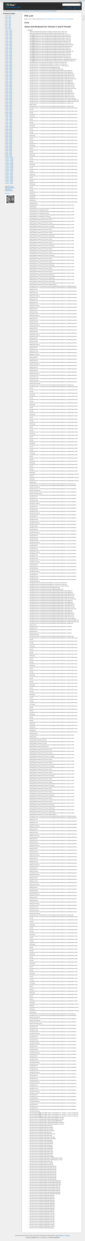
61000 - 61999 (8, 102)
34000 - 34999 (8, 64)
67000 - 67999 (8, 111)
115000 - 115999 (9, 179)
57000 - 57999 (8, 96)
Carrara (70, 8)
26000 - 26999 (8, 52)
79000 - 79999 (8, 128)
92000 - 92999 (8, 146)
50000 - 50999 (8, 86)
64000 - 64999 (8, 106)
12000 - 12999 (8, 33)
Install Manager (68, 7)
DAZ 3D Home (10, 186)
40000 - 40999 (8, 72)
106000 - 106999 (9, 166)
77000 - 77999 (8, 125)
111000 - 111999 (9, 173)
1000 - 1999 (8, 17)
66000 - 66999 (8, 109)
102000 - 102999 (9, 160)
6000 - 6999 (8, 24)
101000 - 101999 (9, 159)
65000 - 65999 (8, 108)
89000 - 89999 (8, 142)
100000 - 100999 (9, 157)
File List (54, 11)
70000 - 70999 (8, 115)
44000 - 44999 (8, 78)
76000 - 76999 (8, 123)
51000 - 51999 (8, 88)
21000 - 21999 (8, 45)
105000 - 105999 (9, 164)
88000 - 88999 (8, 140)
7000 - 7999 (8, 25)
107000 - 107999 (9, 167)
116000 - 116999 (9, 180)
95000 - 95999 (8, 150)
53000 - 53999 (8, 91)
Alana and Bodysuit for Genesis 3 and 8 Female (41, 11)
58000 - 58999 (8, 98)
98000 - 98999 (8, 155)
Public (15, 11)
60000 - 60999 (8, 101)
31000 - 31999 (8, 59)
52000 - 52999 (8, 89)
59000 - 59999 (8, 99)
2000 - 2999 (8, 18)
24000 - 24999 (8, 50)
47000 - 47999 (8, 82)
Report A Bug (10, 190)
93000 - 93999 (8, 147)
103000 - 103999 (9, 162)
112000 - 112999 (9, 174)
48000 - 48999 (8, 84)
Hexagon (75, 8)
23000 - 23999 (8, 48)
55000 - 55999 (8, 94)
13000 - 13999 (8, 34)
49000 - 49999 (8, 85)
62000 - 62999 (8, 103)
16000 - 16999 (8, 38)
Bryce (79, 8)
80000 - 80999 (8, 129)
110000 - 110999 (9, 172)
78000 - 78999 (8, 126)
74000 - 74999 (8, 120)
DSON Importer (77, 7)
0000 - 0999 (8, 16)
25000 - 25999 (8, 51)
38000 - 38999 (8, 69)
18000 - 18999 (8, 41)
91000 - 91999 (8, 145)
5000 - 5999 (8, 23)
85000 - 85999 (8, 136)
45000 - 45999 (8, 79)
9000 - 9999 (8, 28)
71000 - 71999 (8, 116)
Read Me (20, 11)
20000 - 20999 (8, 44)
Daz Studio (65, 8)
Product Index (26, 11)
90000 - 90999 (8, 143)
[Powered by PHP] (35, 1237)
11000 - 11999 (8, 31)
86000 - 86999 (8, 137)
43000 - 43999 (8, 77)
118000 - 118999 (9, 183)
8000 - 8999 (8, 27)
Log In (80, 1)
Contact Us (9, 189)
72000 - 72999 (8, 118)
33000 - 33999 (8, 62)
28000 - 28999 (8, 55)
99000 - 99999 (8, 156)
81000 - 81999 (8, 130)
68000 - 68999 (8, 112)
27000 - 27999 (8, 54)
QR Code (7, 193)
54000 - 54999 (8, 92)
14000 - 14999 (8, 35)
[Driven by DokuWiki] (56, 1237)
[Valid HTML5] (42, 1237)
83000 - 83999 (8, 133)
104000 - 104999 (9, 163)
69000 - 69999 (8, 113)
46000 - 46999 (8, 81)
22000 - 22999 (8, 47)
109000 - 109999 (9, 170)
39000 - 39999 (8, 71)
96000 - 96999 (8, 152)
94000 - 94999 (8, 149)
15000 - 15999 (8, 37)
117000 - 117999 (9, 181)
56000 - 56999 (8, 95)
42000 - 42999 (8, 75)
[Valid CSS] (49, 1237)
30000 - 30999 (8, 58)
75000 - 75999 (8, 122)
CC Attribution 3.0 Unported (63, 1235)
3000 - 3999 (8, 20)
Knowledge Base (11, 187)
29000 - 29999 (8, 57)
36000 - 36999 (8, 67)
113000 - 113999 (9, 176)
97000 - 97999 (8, 153)
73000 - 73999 (8, 119)
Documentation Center (13, 7)
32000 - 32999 (8, 61)
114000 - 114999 (9, 177)
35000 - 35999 (8, 65)
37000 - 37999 (8, 68)
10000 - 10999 (8, 30)
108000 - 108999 (9, 169)
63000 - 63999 (8, 105)
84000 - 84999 (8, 135)
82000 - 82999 (8, 132)
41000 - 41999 (8, 74)
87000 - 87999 (8, 139)
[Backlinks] (83, 16)
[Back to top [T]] (83, 19)
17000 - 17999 (8, 40)
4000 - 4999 (8, 21)
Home (11, 11)
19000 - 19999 (8, 43)
